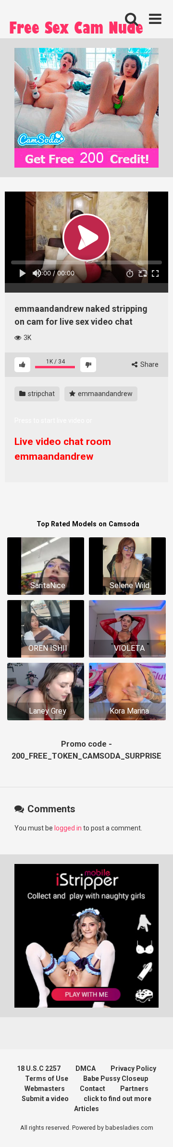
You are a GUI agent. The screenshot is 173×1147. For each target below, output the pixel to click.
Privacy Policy (133, 1068)
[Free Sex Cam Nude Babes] (77, 30)
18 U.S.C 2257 (39, 1068)
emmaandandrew (104, 393)
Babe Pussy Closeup (115, 1078)
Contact (92, 1088)
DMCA (85, 1068)
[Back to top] (155, 1127)
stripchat (40, 393)
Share (149, 364)
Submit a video (45, 1098)
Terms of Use (46, 1078)
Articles (86, 1109)
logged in (68, 828)
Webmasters (45, 1088)
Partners (134, 1088)
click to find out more (117, 1098)
